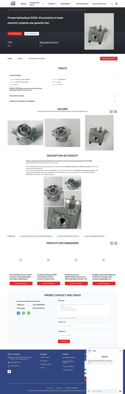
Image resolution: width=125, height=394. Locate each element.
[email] (18, 313)
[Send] (120, 391)
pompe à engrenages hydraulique (94, 236)
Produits (16, 10)
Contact (42, 367)
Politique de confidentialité (71, 388)
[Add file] (88, 391)
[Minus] (120, 351)
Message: (62, 300)
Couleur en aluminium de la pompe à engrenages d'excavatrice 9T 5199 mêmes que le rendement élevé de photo (48, 279)
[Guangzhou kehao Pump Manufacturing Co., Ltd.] (13, 3)
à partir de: (62, 322)
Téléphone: (62, 331)
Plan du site (50, 388)
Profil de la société (45, 357)
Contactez (63, 341)
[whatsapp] (23, 313)
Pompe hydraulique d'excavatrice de (68, 236)
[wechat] (28, 313)
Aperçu (10, 10)
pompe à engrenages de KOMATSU (68, 362)
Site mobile (59, 388)
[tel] (33, 313)
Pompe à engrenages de (27, 10)
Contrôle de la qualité (46, 364)
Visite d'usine (44, 360)
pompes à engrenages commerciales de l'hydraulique (36, 236)
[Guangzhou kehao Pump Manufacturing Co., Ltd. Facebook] (9, 371)
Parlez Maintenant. (15, 33)
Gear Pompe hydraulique (68, 357)
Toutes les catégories (67, 370)
